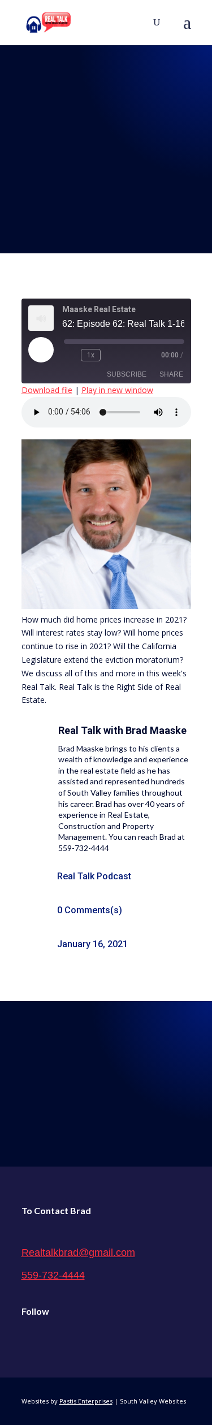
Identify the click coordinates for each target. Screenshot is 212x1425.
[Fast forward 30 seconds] (111, 355)
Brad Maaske (156, 730)
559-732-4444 (53, 1275)
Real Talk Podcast (94, 876)
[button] (187, 29)
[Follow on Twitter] (54, 1340)
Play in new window (117, 390)
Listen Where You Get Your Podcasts (106, 1074)
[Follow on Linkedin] (78, 1340)
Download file (46, 390)
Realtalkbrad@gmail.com (78, 1252)
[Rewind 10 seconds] (70, 355)
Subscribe (126, 374)
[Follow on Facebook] (30, 1340)
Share (171, 374)
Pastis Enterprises (86, 1401)
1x (90, 355)
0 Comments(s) (89, 910)
